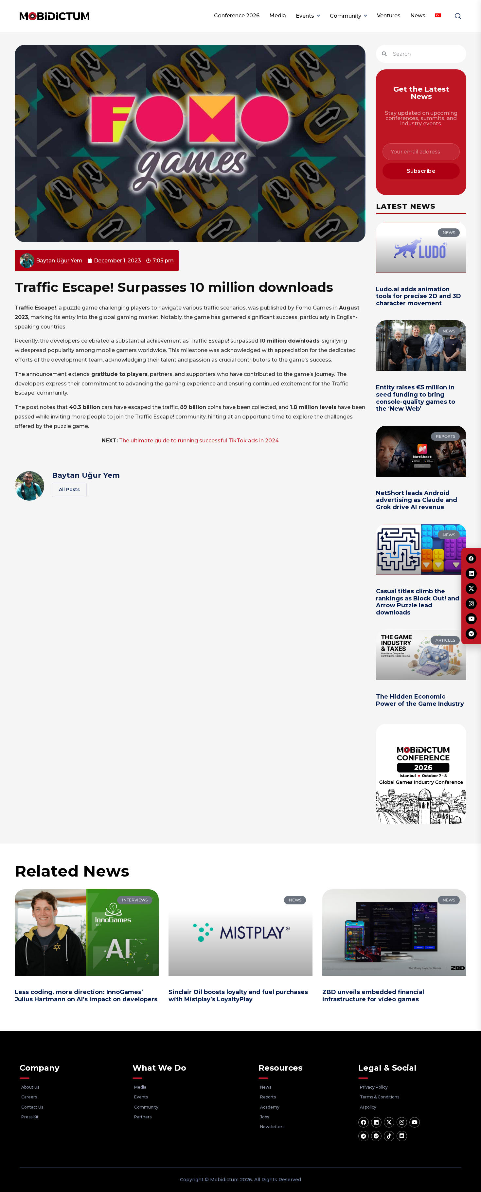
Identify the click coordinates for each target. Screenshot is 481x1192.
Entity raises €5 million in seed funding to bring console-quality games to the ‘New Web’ (415, 398)
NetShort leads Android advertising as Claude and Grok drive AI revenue (416, 500)
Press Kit (30, 1116)
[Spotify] (376, 1136)
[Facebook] (363, 1122)
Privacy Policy (374, 1087)
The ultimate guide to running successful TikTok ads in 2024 (199, 440)
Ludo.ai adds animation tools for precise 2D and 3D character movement (418, 296)
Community (345, 16)
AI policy (368, 1107)
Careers (29, 1096)
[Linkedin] (376, 1122)
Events (305, 16)
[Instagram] (402, 1122)
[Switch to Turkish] (438, 15)
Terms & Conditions (379, 1096)
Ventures (389, 15)
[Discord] (402, 1136)
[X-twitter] (389, 1122)
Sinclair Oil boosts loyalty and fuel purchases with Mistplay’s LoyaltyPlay (238, 995)
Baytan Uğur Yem (86, 475)
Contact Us (32, 1107)
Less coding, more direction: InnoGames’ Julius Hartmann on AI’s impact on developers (86, 995)
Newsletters (272, 1126)
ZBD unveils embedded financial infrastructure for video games (373, 995)
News (417, 15)
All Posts (69, 489)
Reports (268, 1096)
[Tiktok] (389, 1136)
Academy (269, 1107)
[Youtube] (414, 1122)
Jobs (264, 1116)
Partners (142, 1116)
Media (277, 15)
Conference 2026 (236, 15)
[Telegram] (363, 1136)
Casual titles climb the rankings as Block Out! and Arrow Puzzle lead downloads (417, 602)
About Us (30, 1087)
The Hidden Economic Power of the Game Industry (420, 700)
